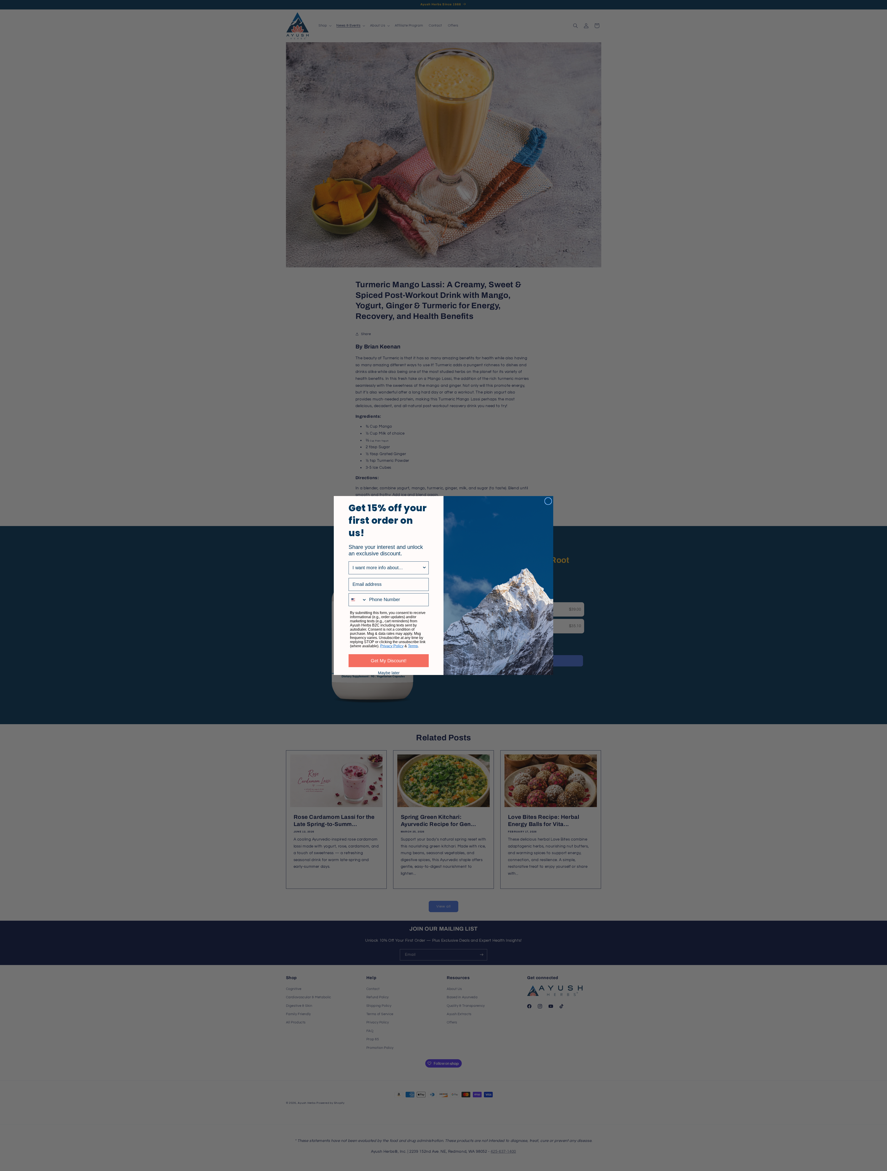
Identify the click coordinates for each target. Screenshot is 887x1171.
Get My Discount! (389, 660)
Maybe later (389, 673)
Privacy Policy (392, 646)
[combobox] (387, 568)
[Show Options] (424, 568)
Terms (413, 646)
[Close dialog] (548, 501)
